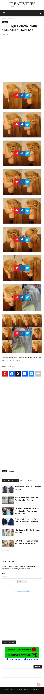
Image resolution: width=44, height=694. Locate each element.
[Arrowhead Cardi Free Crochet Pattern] (8, 489)
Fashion (10, 19)
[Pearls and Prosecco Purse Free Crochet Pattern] (8, 500)
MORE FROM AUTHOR (28, 481)
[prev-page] (3, 551)
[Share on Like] (25, 374)
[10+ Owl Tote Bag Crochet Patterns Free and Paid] (8, 543)
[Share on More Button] (38, 374)
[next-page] (7, 551)
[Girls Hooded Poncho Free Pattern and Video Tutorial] (8, 522)
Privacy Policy (9, 689)
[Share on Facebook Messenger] (31, 374)
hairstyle (11, 471)
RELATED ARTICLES (11, 481)
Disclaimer (18, 689)
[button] (3, 13)
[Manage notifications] (39, 684)
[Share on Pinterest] (5, 374)
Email (4, 573)
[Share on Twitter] (18, 374)
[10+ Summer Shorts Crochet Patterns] (8, 533)
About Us (36, 689)
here (13, 366)
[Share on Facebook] (11, 374)
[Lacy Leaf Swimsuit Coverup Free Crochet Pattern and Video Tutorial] (8, 511)
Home (4, 19)
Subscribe (22, 581)
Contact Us (27, 689)
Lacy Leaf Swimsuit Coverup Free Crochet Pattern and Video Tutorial (27, 511)
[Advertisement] (22, 59)
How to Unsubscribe (22, 591)
